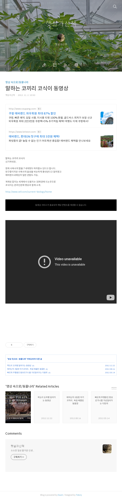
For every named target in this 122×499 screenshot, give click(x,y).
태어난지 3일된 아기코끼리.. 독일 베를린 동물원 (26, 369)
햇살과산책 (61, 24)
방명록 (55, 65)
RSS (66, 65)
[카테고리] (7, 6)
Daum (60, 495)
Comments (13, 434)
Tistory (79, 495)
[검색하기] (115, 6)
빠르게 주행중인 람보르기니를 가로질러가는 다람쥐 (27, 372)
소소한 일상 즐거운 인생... (22, 450)
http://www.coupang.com (22, 108)
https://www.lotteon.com (22, 132)
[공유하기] (15, 345)
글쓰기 (44, 65)
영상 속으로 (12, 359)
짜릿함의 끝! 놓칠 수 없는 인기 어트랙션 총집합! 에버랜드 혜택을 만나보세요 (50, 140)
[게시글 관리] (19, 345)
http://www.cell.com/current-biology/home (28, 191)
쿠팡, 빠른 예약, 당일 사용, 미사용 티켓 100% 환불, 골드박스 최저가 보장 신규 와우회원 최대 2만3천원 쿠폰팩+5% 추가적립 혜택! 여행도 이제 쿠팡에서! (50, 119)
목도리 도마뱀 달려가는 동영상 (19, 365)
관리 (77, 65)
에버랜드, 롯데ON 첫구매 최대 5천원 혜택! (34, 136)
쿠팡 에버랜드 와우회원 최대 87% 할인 (32, 113)
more (114, 387)
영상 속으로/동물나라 (16, 82)
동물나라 (22, 359)
